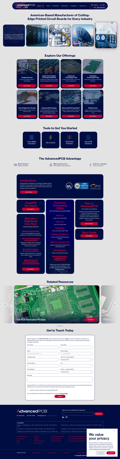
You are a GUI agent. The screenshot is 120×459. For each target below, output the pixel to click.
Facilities (36, 438)
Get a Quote (94, 5)
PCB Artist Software (39, 441)
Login (103, 5)
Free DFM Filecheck (22, 436)
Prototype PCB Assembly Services (78, 438)
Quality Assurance (56, 438)
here (67, 338)
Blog (18, 443)
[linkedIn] (94, 7)
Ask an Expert (89, 223)
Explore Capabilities (27, 83)
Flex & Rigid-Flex (38, 443)
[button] (114, 304)
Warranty (66, 452)
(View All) (74, 81)
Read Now (7, 319)
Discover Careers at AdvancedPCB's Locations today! (83, 436)
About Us (36, 436)
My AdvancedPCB (56, 441)
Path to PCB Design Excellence (77, 441)
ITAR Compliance (52, 452)
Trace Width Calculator (57, 436)
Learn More (27, 85)
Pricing (18, 441)
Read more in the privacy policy (102, 449)
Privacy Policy (64, 393)
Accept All (111, 453)
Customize (101, 453)
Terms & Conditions (82, 452)
